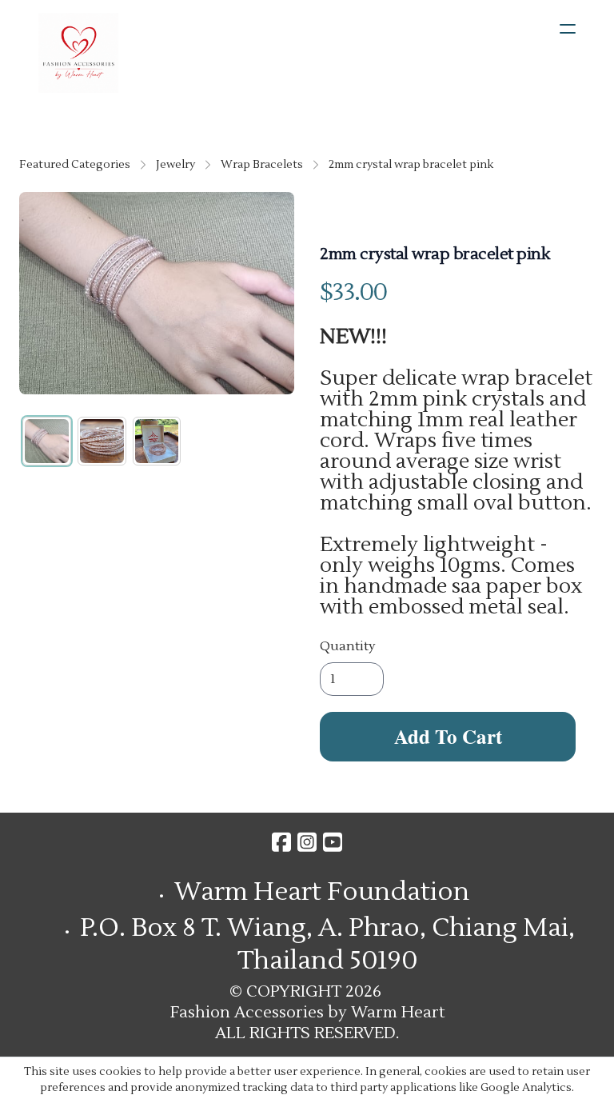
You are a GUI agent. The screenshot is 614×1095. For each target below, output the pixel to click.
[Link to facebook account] (281, 842)
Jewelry (175, 165)
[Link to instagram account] (307, 842)
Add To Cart (448, 736)
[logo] (78, 53)
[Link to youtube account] (332, 842)
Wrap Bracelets (262, 165)
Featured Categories (74, 165)
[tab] (46, 441)
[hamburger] (567, 29)
